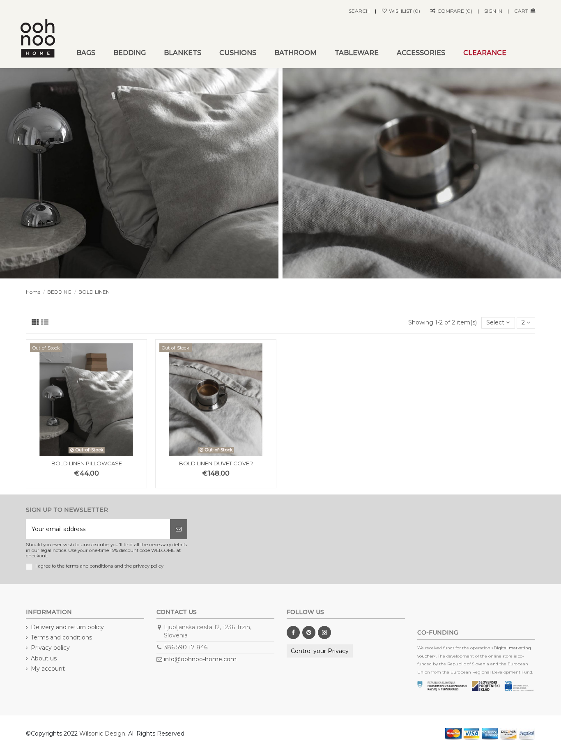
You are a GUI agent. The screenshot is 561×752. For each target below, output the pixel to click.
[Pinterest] (309, 632)
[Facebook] (293, 632)
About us (44, 658)
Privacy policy (50, 647)
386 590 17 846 (185, 647)
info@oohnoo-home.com (200, 659)
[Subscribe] (178, 529)
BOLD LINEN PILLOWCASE (86, 463)
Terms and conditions (61, 637)
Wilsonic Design (102, 733)
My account (48, 668)
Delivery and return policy (67, 627)
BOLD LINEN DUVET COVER (216, 463)
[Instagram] (324, 632)
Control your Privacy (320, 651)
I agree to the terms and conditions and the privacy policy (99, 566)
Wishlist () (404, 11)
